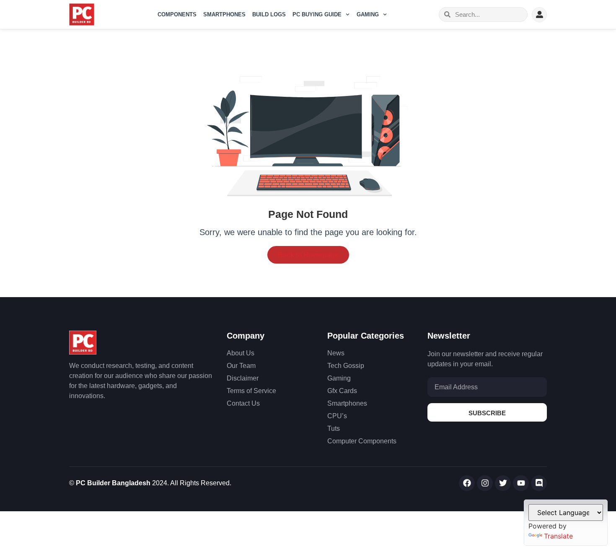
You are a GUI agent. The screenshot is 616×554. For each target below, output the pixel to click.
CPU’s (337, 415)
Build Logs (269, 14)
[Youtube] (521, 483)
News (335, 353)
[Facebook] (467, 483)
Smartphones (224, 14)
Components (177, 14)
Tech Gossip (345, 365)
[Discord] (539, 483)
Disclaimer (243, 378)
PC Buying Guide (317, 14)
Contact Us (243, 403)
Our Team (241, 365)
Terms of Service (251, 390)
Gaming (368, 14)
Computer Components (361, 441)
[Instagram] (485, 483)
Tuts (333, 428)
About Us (240, 353)
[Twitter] (503, 483)
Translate (558, 536)
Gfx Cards (342, 390)
